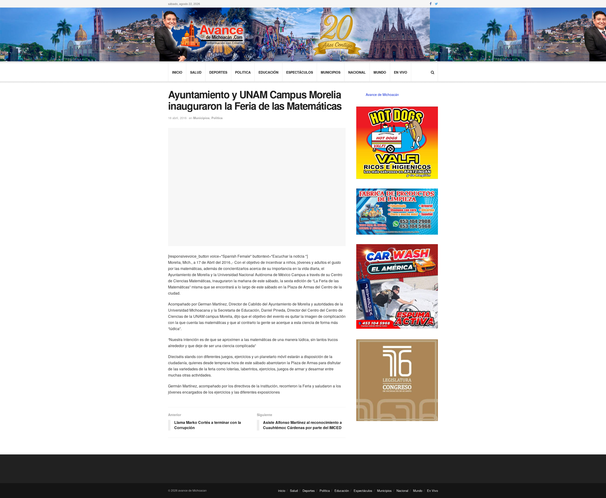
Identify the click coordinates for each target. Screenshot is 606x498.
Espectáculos (299, 72)
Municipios (330, 72)
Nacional (357, 72)
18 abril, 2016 (177, 118)
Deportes (218, 72)
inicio (177, 72)
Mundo (380, 72)
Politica (243, 72)
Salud (195, 72)
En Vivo (400, 72)
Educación (268, 72)
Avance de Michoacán (382, 94)
